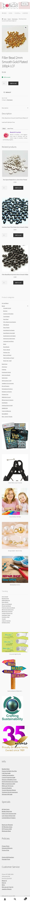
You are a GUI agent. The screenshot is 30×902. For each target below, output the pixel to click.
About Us (4, 880)
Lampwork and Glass (8, 341)
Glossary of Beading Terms (9, 779)
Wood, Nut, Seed (7, 360)
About (4, 128)
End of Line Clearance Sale (9, 813)
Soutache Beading (7, 788)
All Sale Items (5, 809)
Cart (23, 898)
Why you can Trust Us (7, 887)
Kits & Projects (5, 386)
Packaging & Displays (7, 389)
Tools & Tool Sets (6, 621)
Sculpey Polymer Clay (7, 613)
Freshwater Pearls (6, 372)
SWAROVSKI (5, 408)
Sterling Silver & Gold (7, 405)
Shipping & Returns (7, 848)
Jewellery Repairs (7, 889)
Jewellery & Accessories (8, 383)
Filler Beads (15, 19)
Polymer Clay (6, 352)
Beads (9, 19)
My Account (5, 899)
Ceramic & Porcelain (8, 313)
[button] (25, 27)
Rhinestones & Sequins (7, 400)
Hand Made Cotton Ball (9, 333)
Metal (4, 344)
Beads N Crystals (15, 132)
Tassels (4, 619)
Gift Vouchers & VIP (6, 380)
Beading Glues (5, 598)
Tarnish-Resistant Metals (9, 790)
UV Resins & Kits (6, 622)
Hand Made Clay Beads (8, 330)
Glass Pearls (6, 327)
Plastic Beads (6, 349)
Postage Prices (6, 859)
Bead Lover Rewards (7, 825)
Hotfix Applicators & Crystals (10, 781)
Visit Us (4, 883)
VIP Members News (7, 827)
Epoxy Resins (5, 602)
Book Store (4, 364)
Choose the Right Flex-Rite (9, 771)
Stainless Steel (5, 617)
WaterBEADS (5, 414)
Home (5, 19)
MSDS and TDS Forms (7, 786)
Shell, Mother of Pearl (8, 358)
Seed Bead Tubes (6, 615)
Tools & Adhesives (6, 411)
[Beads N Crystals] (6, 135)
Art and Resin (5, 303)
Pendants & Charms (7, 391)
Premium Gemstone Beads (8, 608)
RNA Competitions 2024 (8, 784)
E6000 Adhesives (6, 600)
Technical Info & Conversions (10, 792)
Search (15, 899)
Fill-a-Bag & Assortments (9, 322)
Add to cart (13, 83)
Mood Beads (6, 347)
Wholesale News (6, 831)
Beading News (6, 769)
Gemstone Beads (6, 375)
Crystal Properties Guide (8, 777)
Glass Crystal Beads (7, 604)
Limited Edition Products (9, 818)
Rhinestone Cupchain (7, 611)
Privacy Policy (5, 846)
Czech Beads (6, 316)
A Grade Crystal (7, 308)
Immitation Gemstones (9, 338)
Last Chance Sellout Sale (8, 815)
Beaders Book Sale (7, 811)
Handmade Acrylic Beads (9, 336)
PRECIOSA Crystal (6, 397)
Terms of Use (5, 850)
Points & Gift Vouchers (8, 857)
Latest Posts (10, 128)
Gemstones (5, 378)
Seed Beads (5, 402)
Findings (4, 369)
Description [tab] (5, 108)
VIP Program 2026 (7, 829)
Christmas (4, 367)
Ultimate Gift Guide (7, 794)
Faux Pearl (5, 319)
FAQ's (3, 885)
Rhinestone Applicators (8, 609)
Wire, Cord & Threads (7, 416)
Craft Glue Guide (6, 773)
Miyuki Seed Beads (6, 606)
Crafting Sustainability (8, 775)
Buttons (5, 311)
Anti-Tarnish (5, 596)
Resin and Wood (7, 355)
